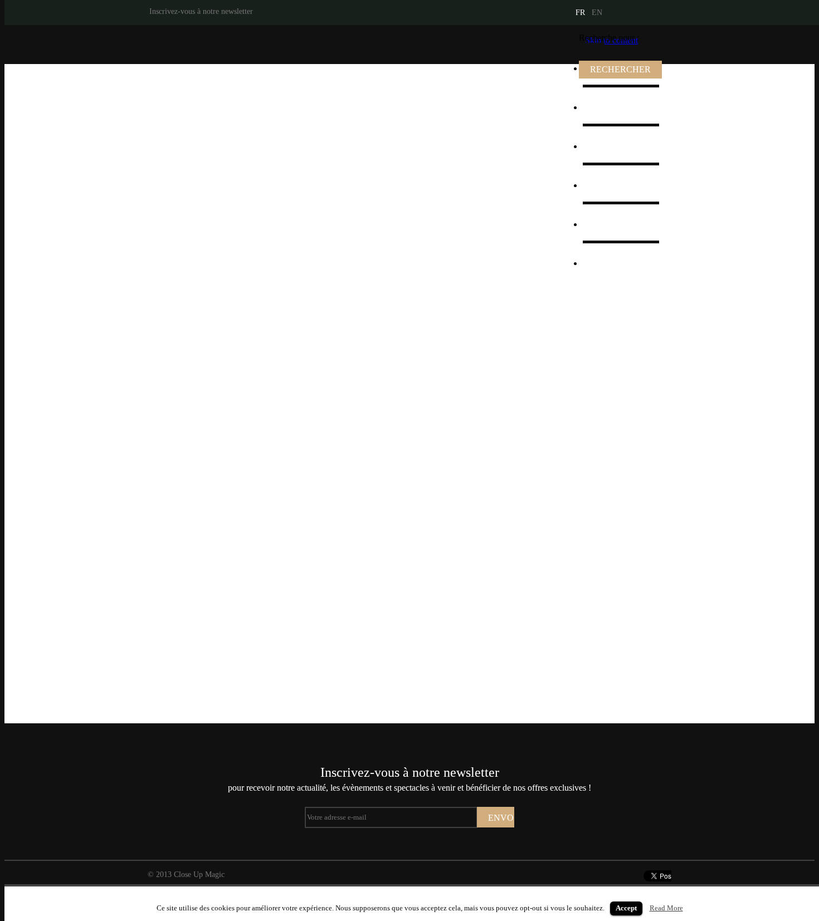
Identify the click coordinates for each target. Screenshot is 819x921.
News (600, 224)
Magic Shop (611, 185)
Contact (603, 263)
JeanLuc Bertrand (621, 107)
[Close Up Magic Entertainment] (219, 44)
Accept (626, 908)
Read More (666, 908)
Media (601, 146)
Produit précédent (15, 393)
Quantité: (464, 471)
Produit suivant (803, 393)
